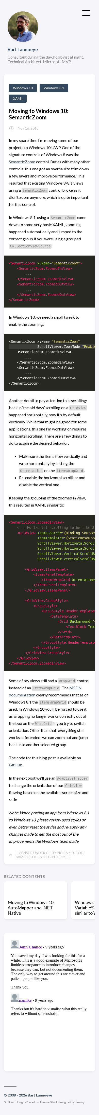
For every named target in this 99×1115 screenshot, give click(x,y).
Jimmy (79, 1102)
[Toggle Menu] (86, 12)
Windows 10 (23, 88)
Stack (54, 1102)
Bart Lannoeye (23, 49)
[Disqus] (49, 1001)
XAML (18, 98)
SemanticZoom (22, 161)
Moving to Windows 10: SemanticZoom (38, 114)
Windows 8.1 (54, 88)
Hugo (20, 1102)
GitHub (15, 764)
